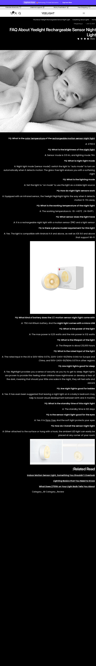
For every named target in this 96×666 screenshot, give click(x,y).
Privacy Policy (58, 354)
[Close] (83, 308)
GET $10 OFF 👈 (67, 343)
